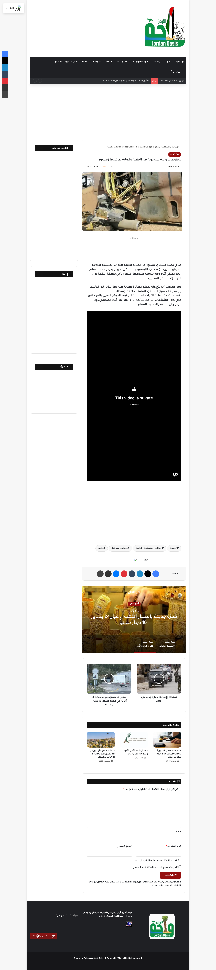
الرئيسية (180, 62)
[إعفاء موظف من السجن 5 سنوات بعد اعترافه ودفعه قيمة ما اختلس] (167, 740)
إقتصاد (108, 62)
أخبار (169, 62)
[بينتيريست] (124, 573)
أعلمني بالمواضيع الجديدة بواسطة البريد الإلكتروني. (155, 867)
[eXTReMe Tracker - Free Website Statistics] (129, 927)
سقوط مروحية (119, 548)
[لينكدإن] (140, 573)
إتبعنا (65, 274)
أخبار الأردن (165, 147)
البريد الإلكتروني (173, 846)
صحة (84, 62)
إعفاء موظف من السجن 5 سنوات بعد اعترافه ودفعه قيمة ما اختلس (169, 754)
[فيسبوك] (155, 573)
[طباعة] (100, 573)
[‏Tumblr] (132, 573)
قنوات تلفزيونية (140, 62)
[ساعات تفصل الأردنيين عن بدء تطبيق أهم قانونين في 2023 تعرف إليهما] (101, 740)
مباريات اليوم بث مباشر (66, 62)
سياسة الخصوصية (67, 915)
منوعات (97, 62)
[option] (134, 619)
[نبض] (146, 72)
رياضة (157, 62)
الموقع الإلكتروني (124, 846)
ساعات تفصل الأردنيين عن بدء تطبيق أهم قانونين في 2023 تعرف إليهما (102, 754)
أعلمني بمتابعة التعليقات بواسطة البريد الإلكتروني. (156, 861)
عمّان (101, 548)
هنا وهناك (122, 62)
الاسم (178, 832)
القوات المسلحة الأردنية (149, 548)
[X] (147, 573)
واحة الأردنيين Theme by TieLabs (88, 958)
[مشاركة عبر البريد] (108, 573)
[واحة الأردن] (164, 28)
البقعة (173, 548)
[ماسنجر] (116, 573)
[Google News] (129, 560)
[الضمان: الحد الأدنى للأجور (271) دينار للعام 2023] (134, 740)
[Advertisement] (81, 27)
